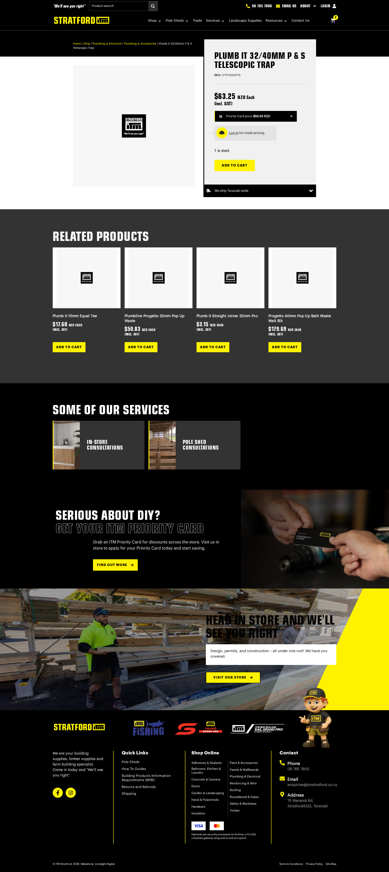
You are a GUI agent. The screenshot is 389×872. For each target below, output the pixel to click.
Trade (197, 20)
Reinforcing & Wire (243, 783)
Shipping (129, 793)
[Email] (282, 778)
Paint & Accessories (244, 763)
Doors (195, 786)
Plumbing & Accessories (140, 43)
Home (77, 43)
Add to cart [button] (69, 347)
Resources (274, 20)
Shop (152, 20)
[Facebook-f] (58, 793)
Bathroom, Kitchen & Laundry (206, 770)
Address (295, 795)
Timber (235, 810)
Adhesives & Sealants (206, 763)
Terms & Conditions (291, 864)
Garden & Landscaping (207, 793)
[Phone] (282, 762)
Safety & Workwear (243, 803)
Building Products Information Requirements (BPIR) (146, 778)
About (305, 6)
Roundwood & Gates (244, 797)
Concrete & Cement (205, 779)
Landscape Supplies (245, 20)
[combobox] (118, 6)
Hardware (198, 806)
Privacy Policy (314, 864)
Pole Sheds (175, 20)
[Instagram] (71, 793)
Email (292, 779)
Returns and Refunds (139, 787)
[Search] (152, 6)
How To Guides (134, 769)
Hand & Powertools (205, 799)
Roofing (235, 790)
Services (213, 20)
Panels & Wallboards (244, 769)
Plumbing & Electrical (107, 43)
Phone (293, 764)
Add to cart (235, 165)
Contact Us (300, 20)
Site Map (331, 864)
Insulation (198, 813)
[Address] (282, 794)
